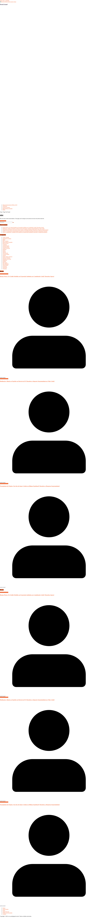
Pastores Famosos (6, 257)
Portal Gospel (3, 4)
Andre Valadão (6, 237)
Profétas (4, 261)
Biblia (4, 209)
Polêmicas (5, 260)
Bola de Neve (5, 243)
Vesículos (5, 268)
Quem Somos (5, 909)
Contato (4, 914)
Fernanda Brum (6, 247)
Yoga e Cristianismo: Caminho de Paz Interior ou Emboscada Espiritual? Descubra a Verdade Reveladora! (25, 232)
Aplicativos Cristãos (7, 238)
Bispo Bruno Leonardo (7, 208)
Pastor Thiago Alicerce (7, 256)
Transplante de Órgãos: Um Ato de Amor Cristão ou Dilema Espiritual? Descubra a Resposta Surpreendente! (25, 229)
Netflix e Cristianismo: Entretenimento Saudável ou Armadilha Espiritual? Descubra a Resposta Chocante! (25, 231)
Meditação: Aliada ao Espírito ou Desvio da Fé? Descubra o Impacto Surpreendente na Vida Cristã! (23, 228)
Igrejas (4, 250)
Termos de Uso (6, 911)
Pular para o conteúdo (4, 0)
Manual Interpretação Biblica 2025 (10, 204)
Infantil (4, 251)
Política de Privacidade (7, 912)
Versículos (5, 206)
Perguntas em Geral (7, 259)
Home (4, 908)
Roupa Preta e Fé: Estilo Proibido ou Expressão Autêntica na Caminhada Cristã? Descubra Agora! (23, 227)
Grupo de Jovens (6, 207)
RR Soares (5, 262)
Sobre (4, 910)
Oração (4, 255)
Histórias (4, 249)
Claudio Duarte (6, 245)
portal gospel (2, 377)
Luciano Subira (6, 254)
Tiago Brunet (5, 265)
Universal (5, 266)
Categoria (5, 244)
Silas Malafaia (6, 263)
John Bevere (5, 253)
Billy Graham (5, 241)
